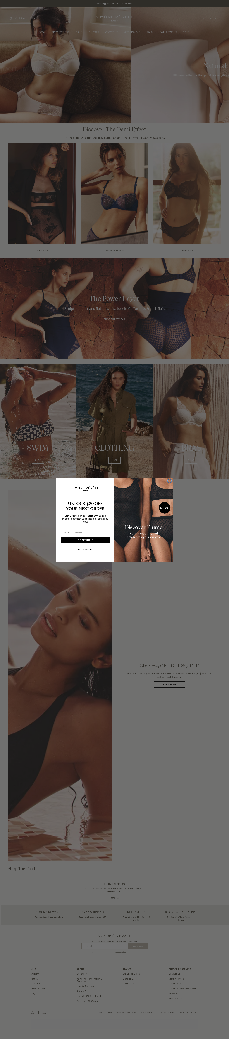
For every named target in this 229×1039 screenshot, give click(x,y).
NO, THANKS (85, 549)
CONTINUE (85, 540)
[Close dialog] (169, 481)
